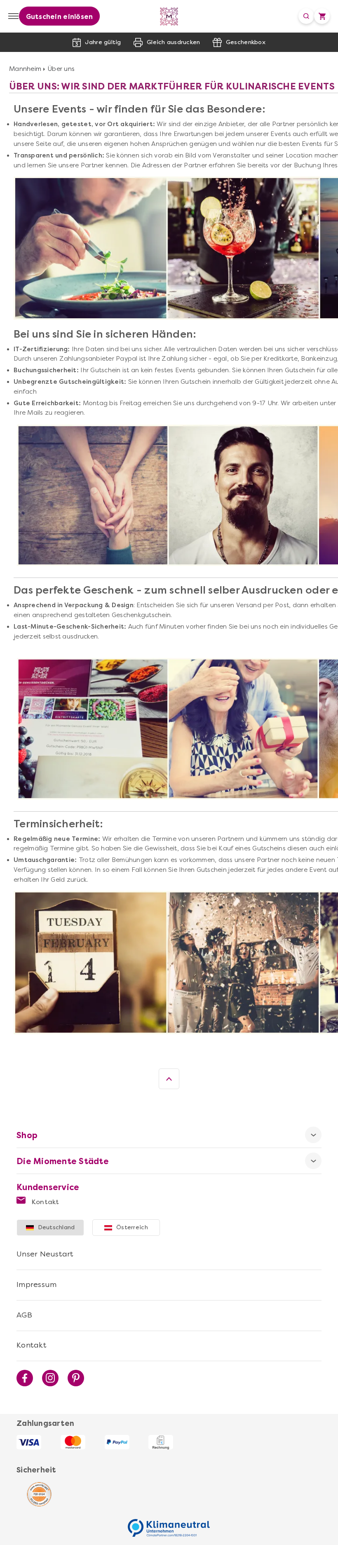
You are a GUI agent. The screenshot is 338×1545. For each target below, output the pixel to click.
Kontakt (44, 1202)
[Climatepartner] (169, 1523)
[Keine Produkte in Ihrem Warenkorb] (322, 16)
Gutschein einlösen (59, 17)
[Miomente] (169, 16)
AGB (24, 1315)
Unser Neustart (45, 1254)
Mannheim (25, 69)
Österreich (132, 1227)
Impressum (36, 1284)
